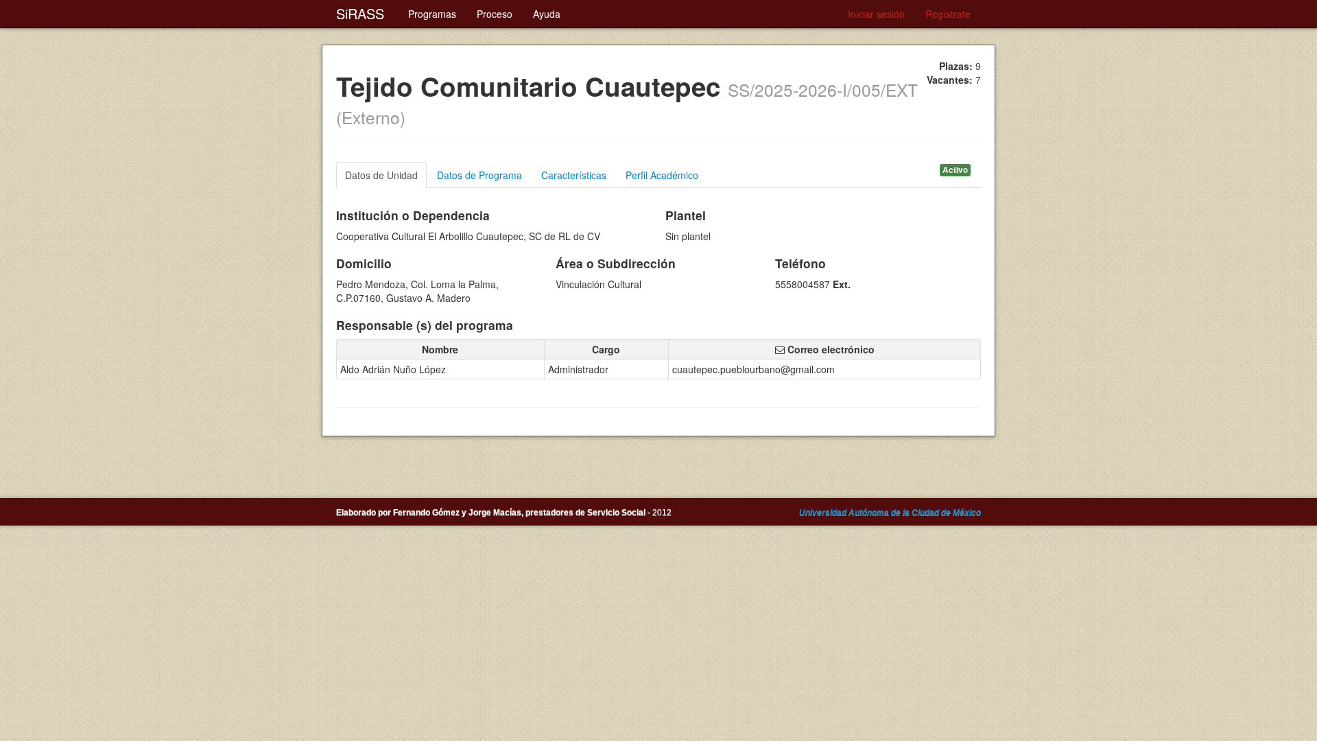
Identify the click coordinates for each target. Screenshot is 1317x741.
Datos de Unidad (381, 175)
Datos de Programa (479, 175)
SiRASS (360, 13)
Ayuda (546, 14)
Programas (432, 14)
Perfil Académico (662, 175)
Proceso (494, 14)
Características (573, 175)
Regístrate (948, 14)
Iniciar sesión (876, 14)
